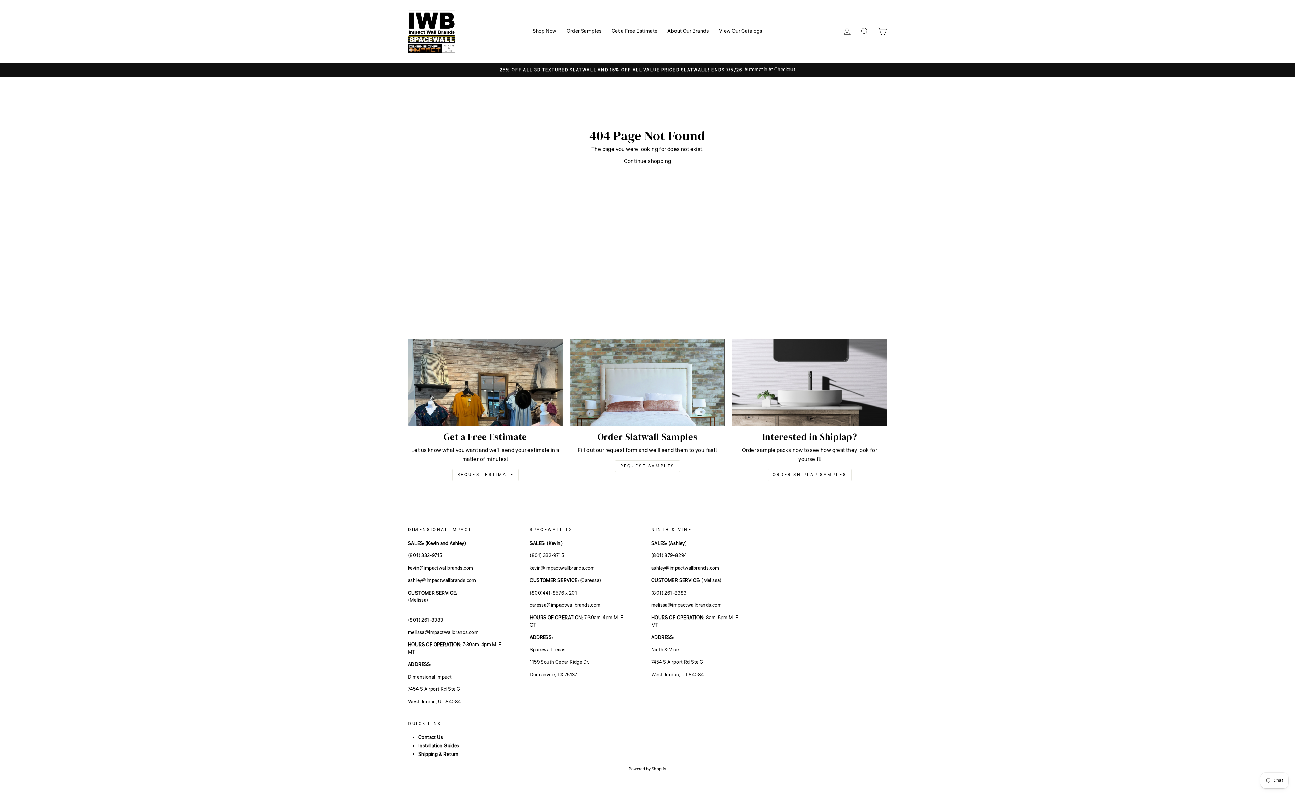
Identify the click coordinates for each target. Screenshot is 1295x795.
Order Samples (584, 31)
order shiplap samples (810, 475)
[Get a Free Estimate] (485, 382)
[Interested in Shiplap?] (809, 382)
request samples (647, 466)
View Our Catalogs (740, 31)
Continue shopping (647, 161)
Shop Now (544, 31)
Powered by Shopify (647, 769)
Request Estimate (485, 475)
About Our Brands (688, 31)
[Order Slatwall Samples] (647, 382)
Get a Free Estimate (635, 31)
